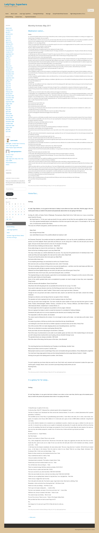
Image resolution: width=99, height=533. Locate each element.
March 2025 (9, 28)
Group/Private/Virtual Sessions (60, 13)
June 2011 (8, 60)
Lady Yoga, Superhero (25, 13)
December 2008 (10, 119)
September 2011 (10, 54)
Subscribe (9, 194)
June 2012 (8, 36)
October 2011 (9, 52)
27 (21, 214)
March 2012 (9, 42)
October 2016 (9, 30)
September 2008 (10, 125)
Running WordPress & (80, 529)
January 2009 (9, 117)
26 (18, 214)
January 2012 (9, 46)
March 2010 (9, 90)
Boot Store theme (90, 529)
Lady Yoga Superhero (12, 229)
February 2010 (9, 92)
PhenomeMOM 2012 (11, 162)
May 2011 (8, 62)
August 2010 (9, 80)
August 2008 (9, 127)
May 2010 (8, 86)
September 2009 (10, 101)
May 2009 (8, 109)
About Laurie (14, 13)
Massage (48, 13)
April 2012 (8, 40)
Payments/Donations (30, 16)
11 (15, 209)
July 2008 (8, 129)
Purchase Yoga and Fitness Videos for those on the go (15, 236)
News (8, 232)
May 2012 (8, 38)
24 (12, 214)
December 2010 (10, 72)
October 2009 (9, 99)
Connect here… (19, 16)
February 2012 (9, 44)
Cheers (7, 164)
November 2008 (10, 121)
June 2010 (8, 84)
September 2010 (10, 78)
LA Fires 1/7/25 (9, 154)
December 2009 (10, 95)
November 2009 (10, 97)
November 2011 (10, 50)
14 (24, 209)
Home (7, 13)
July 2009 (8, 105)
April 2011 (8, 64)
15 (7, 211)
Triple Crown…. (9, 156)
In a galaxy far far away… (38, 380)
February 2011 (9, 68)
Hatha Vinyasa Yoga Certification (14, 147)
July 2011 (8, 58)
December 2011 (10, 48)
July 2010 (8, 82)
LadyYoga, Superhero (15, 4)
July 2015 (8, 32)
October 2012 (9, 34)
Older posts (31, 517)
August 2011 (9, 56)
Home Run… (33, 193)
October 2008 (9, 123)
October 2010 (9, 76)
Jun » (10, 219)
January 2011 (9, 70)
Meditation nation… (36, 31)
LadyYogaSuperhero (61, 185)
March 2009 (9, 113)
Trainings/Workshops (38, 13)
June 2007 (8, 131)
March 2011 (9, 66)
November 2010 (10, 74)
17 (12, 211)
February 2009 (9, 115)
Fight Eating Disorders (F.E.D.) (77, 13)
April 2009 (8, 111)
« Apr (7, 219)
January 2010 (9, 93)
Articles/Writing (9, 16)
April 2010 (8, 88)
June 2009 (8, 107)
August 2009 (9, 103)
